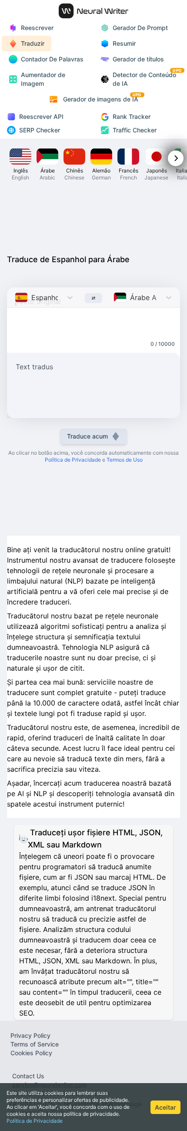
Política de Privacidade (35, 1120)
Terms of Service (34, 1044)
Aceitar (165, 1107)
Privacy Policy (30, 1035)
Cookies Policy (31, 1053)
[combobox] (16, 297)
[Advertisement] (93, 217)
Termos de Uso (125, 459)
